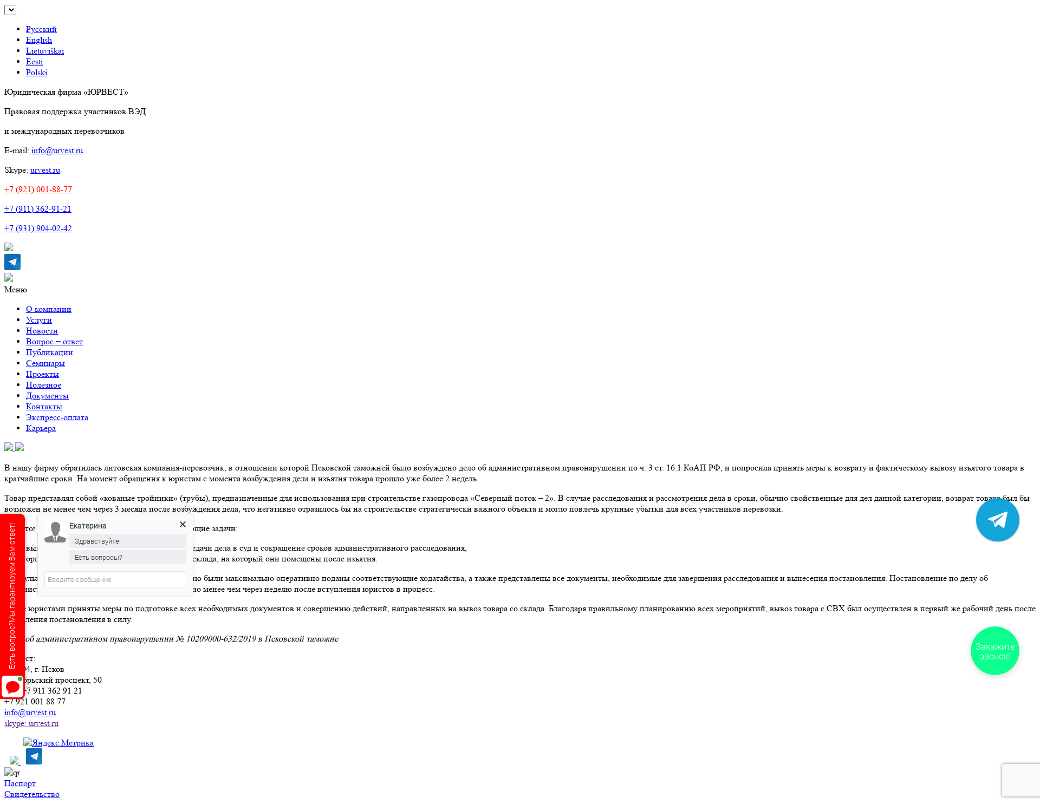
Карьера (41, 428)
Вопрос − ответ (54, 341)
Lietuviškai (45, 50)
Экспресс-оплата (57, 417)
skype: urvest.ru (31, 723)
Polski (36, 72)
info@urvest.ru (57, 150)
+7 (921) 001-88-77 (38, 189)
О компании (49, 309)
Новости (42, 330)
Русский (41, 29)
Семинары (45, 363)
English (39, 40)
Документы (47, 395)
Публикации (49, 352)
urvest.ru (45, 170)
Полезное (43, 385)
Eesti (34, 61)
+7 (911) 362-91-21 (38, 209)
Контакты (44, 406)
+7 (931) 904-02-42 (38, 228)
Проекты (42, 374)
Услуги (39, 320)
